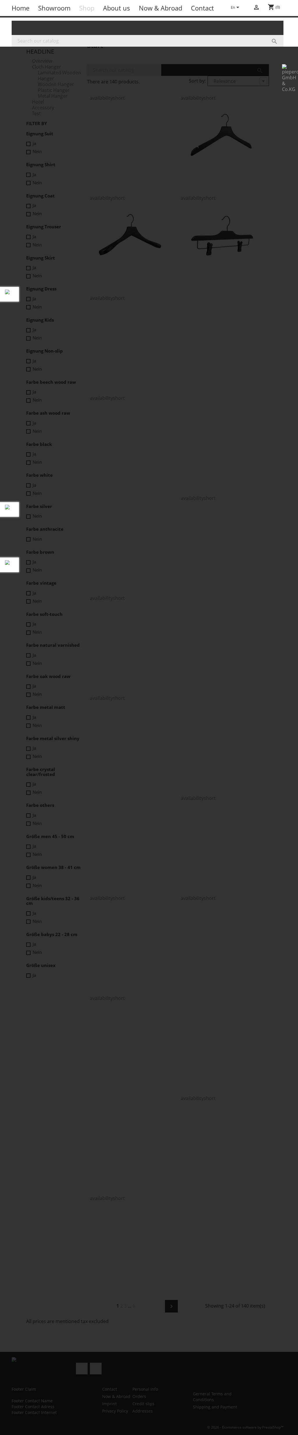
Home (20, 7)
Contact (202, 7)
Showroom (54, 7)
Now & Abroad (160, 7)
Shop (86, 7)
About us (116, 7)
